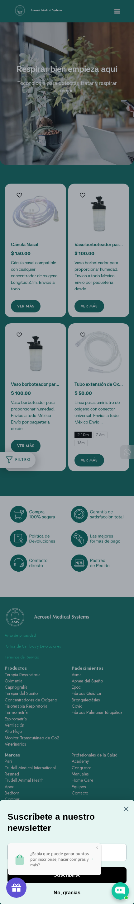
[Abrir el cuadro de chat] (120, 891)
